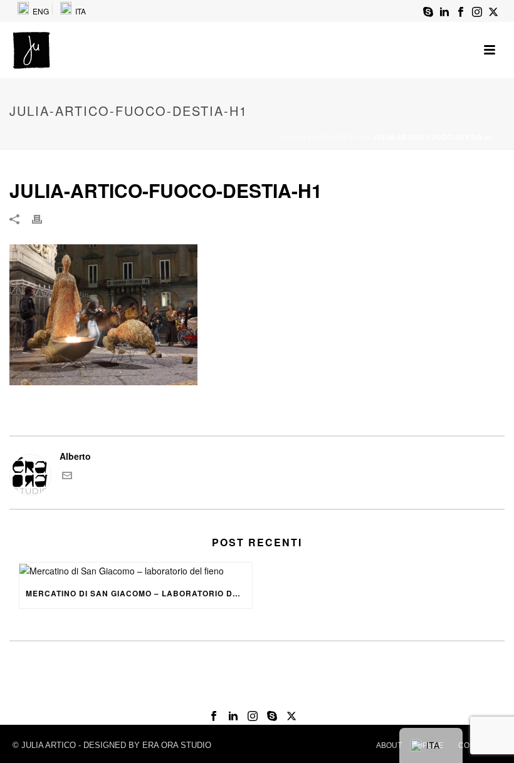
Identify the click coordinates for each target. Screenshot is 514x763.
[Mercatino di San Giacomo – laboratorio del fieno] (135, 570)
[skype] (272, 716)
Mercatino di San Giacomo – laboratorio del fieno (139, 593)
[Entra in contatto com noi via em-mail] (67, 476)
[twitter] (291, 716)
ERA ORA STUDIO (176, 745)
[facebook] (214, 716)
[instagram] (253, 716)
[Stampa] (43, 218)
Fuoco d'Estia (336, 137)
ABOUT (389, 745)
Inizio (289, 137)
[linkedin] (233, 716)
